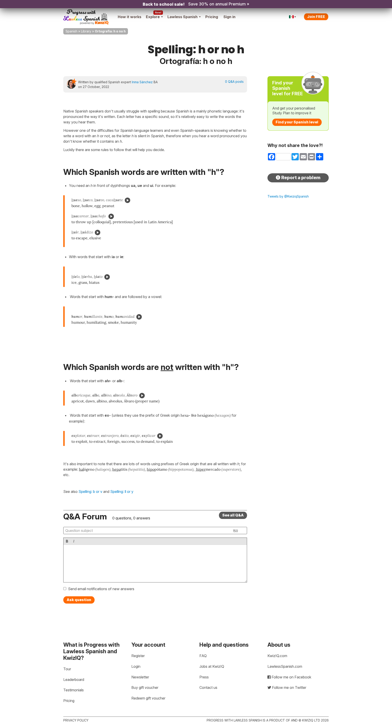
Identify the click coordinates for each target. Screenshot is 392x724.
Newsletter (140, 677)
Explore (153, 17)
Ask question (79, 599)
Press (204, 677)
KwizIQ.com (277, 655)
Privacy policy (75, 720)
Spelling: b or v (90, 491)
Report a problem (300, 177)
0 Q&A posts (234, 81)
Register (138, 655)
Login (135, 666)
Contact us (208, 687)
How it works (129, 17)
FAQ (203, 655)
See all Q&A (233, 515)
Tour (67, 669)
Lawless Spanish (182, 17)
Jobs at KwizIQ (211, 666)
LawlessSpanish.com (284, 666)
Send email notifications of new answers (101, 589)
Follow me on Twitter (288, 687)
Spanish (71, 31)
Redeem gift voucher (148, 698)
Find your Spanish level (297, 122)
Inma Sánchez (142, 82)
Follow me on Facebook (291, 677)
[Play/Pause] (127, 200)
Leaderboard (73, 679)
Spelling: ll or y (121, 491)
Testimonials (73, 690)
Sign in (229, 17)
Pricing (211, 17)
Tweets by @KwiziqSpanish (288, 196)
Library (86, 31)
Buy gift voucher (144, 687)
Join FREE (316, 16)
